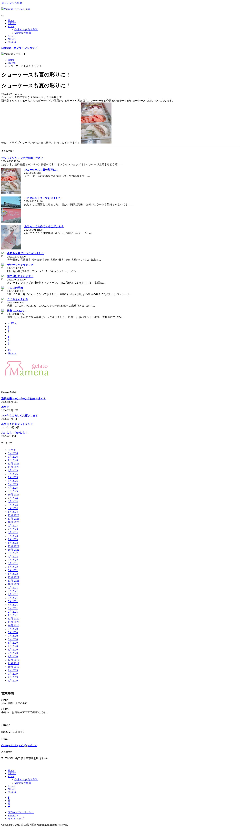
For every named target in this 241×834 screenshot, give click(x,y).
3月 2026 (13, 456)
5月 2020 (13, 642)
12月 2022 (13, 546)
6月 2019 (13, 680)
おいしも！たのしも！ (14, 432)
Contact (12, 42)
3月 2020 (13, 649)
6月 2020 (13, 639)
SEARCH (13, 815)
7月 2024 (13, 498)
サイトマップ (16, 818)
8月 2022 (13, 553)
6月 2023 (13, 532)
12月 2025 (13, 463)
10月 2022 (13, 549)
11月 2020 (13, 622)
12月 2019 (13, 660)
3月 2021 (13, 608)
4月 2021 (13, 604)
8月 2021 (13, 591)
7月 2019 (13, 677)
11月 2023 (13, 518)
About (11, 26)
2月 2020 (13, 653)
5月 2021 (13, 601)
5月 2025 (13, 484)
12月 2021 (13, 577)
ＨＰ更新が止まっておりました (42, 198)
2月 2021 (13, 611)
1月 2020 (13, 656)
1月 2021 (13, 615)
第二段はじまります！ (20, 276)
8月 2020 (13, 632)
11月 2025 (13, 467)
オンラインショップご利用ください (22, 158)
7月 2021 (13, 594)
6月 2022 (13, 560)
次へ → (12, 353)
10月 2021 (13, 584)
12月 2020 (13, 618)
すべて (12, 449)
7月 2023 (13, 529)
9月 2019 (13, 670)
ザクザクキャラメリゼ (20, 264)
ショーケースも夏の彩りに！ (41, 169)
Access (11, 36)
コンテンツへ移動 (11, 2)
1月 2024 (13, 511)
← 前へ (12, 323)
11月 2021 (13, 580)
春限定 (5, 407)
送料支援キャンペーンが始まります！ (23, 398)
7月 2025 (13, 477)
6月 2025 (13, 480)
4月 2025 (13, 487)
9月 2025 (13, 470)
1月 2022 (13, 573)
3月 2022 (13, 570)
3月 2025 (13, 491)
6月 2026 (13, 453)
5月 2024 (13, 505)
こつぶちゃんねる (17, 299)
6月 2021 (13, 598)
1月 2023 (13, 542)
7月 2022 (13, 556)
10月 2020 (13, 625)
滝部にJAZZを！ (17, 310)
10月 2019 (13, 666)
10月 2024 (13, 494)
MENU (12, 23)
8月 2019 (13, 673)
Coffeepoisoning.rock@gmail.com (19, 745)
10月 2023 (13, 522)
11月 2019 (13, 663)
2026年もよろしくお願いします (19, 415)
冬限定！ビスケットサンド (17, 424)
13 (9, 350)
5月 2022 (13, 563)
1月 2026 (13, 460)
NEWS (11, 39)
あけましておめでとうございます (44, 226)
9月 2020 (13, 629)
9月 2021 (13, 587)
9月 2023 (13, 525)
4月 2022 (13, 567)
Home (11, 20)
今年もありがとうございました (25, 253)
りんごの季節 (15, 287)
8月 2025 (13, 474)
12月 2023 (13, 515)
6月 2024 (13, 501)
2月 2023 (13, 539)
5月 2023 (13, 536)
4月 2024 (13, 508)
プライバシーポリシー (21, 812)
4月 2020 (13, 646)
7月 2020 (13, 635)
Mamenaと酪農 (22, 32)
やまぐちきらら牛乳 (26, 29)
